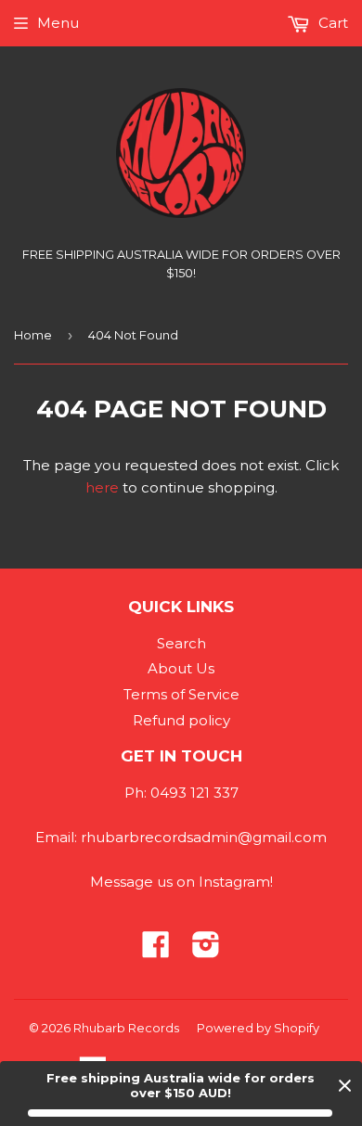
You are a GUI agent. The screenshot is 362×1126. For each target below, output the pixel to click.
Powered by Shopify (258, 1027)
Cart (331, 23)
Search (181, 643)
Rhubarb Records (126, 1027)
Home (33, 334)
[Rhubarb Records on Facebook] (156, 950)
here (102, 487)
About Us (181, 668)
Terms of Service (181, 694)
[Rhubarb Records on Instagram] (206, 950)
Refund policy (181, 720)
